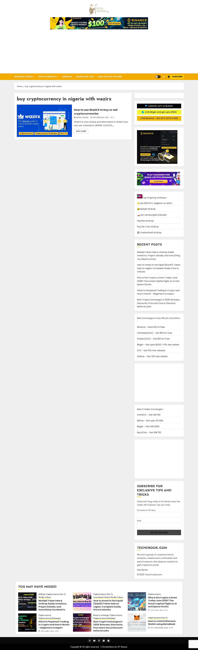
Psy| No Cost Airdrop (148, 226)
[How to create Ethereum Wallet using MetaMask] (137, 622)
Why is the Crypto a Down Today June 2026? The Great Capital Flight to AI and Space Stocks (158, 281)
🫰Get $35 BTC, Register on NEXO (154, 203)
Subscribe (177, 76)
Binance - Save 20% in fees (151, 327)
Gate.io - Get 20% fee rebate (152, 356)
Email (139, 520)
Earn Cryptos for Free (110, 76)
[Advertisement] (99, 50)
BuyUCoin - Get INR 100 (149, 432)
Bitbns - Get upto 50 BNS (150, 420)
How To (63, 133)
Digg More (81, 131)
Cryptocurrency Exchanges (46, 133)
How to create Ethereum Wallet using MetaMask (162, 623)
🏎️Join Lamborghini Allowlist (152, 214)
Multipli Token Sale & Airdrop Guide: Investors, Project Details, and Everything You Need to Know (158, 256)
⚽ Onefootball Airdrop (149, 232)
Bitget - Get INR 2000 (148, 426)
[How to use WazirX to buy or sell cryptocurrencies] (44, 121)
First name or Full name (146, 510)
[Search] (163, 76)
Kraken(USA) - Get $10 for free (153, 338)
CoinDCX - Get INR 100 (148, 414)
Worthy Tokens (45, 597)
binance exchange (101, 615)
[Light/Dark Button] (158, 76)
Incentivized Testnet (101, 597)
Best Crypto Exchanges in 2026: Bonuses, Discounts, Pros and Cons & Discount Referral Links (158, 303)
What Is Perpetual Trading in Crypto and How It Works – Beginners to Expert (158, 292)
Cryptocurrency (47, 76)
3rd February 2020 (101, 118)
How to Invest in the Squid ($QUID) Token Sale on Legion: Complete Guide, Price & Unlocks (158, 268)
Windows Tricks (23, 76)
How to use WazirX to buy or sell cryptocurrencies (96, 111)
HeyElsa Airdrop (145, 220)
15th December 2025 (159, 628)
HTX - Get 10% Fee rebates (151, 350)
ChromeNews (107, 646)
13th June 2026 (156, 610)
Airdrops (67, 76)
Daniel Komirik (82, 118)
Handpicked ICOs (85, 76)
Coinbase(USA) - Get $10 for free (154, 332)
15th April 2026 (47, 631)
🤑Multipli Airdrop (146, 209)
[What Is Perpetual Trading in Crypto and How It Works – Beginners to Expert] (27, 622)
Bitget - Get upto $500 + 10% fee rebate (158, 344)
